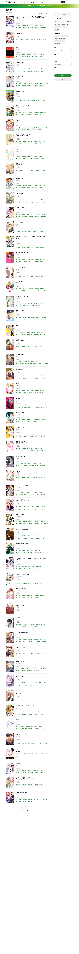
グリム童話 (57, 29)
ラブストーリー (57, 27)
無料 (55, 36)
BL (66, 27)
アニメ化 (66, 36)
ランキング (26, 2)
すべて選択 (69, 21)
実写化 (56, 38)
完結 (62, 36)
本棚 (42, 2)
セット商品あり (57, 43)
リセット (63, 79)
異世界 (63, 27)
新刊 (37, 2)
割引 (59, 36)
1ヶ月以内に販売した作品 (59, 41)
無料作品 (32, 2)
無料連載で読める (62, 38)
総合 (55, 24)
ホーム (20, 2)
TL (67, 24)
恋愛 (59, 24)
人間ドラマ (64, 24)
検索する (63, 75)
